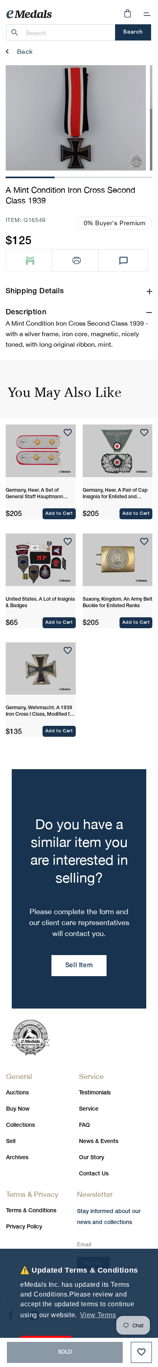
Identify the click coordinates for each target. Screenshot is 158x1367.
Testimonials (95, 1093)
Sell (10, 1141)
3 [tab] (128, 176)
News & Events (98, 1141)
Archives (17, 1157)
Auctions (17, 1093)
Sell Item (79, 965)
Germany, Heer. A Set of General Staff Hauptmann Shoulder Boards (34, 494)
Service (88, 1109)
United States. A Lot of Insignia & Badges (40, 602)
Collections (20, 1125)
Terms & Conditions (31, 1210)
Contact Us (94, 1174)
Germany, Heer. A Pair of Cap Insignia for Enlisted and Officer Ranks (115, 494)
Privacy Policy (24, 1227)
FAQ (84, 1125)
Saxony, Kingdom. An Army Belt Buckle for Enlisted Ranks (117, 602)
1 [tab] (30, 176)
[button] (147, 14)
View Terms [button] (98, 1315)
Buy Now (18, 1109)
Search (133, 32)
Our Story (91, 1157)
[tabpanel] (76, 118)
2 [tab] (79, 176)
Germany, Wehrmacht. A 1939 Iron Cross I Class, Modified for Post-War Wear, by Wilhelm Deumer (40, 712)
